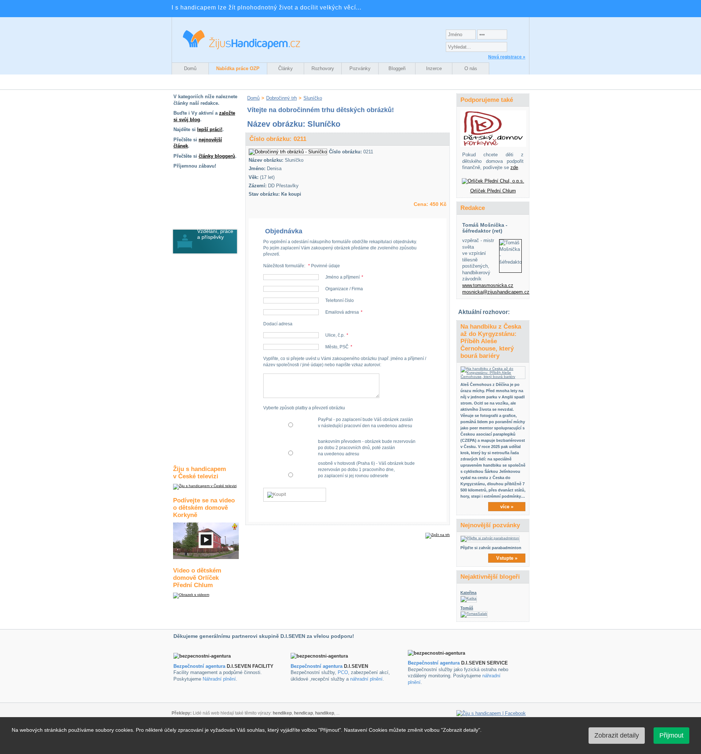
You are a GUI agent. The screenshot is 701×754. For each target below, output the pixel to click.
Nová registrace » (506, 57)
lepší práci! (209, 129)
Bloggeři (397, 68)
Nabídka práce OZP (238, 68)
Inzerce (434, 68)
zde (514, 167)
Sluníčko (312, 98)
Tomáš (466, 608)
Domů (190, 68)
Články (285, 68)
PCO (343, 672)
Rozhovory (322, 68)
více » (506, 506)
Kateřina (468, 592)
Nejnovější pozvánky (490, 525)
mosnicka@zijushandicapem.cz (495, 292)
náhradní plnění (366, 679)
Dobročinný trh (281, 98)
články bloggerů (217, 156)
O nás (470, 68)
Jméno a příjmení (342, 277)
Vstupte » (506, 558)
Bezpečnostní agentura (199, 666)
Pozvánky (360, 68)
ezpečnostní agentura (318, 666)
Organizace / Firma (344, 288)
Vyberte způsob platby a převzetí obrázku (304, 407)
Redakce (472, 207)
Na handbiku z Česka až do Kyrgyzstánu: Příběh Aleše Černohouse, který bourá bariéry (490, 341)
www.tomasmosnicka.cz (487, 285)
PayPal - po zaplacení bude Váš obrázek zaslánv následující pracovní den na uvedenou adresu (365, 422)
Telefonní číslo (339, 300)
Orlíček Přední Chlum (493, 191)
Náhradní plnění (219, 679)
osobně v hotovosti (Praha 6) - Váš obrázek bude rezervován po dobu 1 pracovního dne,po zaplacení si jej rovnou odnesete (366, 469)
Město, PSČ (337, 346)
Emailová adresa (342, 312)
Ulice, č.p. (335, 335)
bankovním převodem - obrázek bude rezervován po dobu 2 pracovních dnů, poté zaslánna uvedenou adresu (366, 447)
